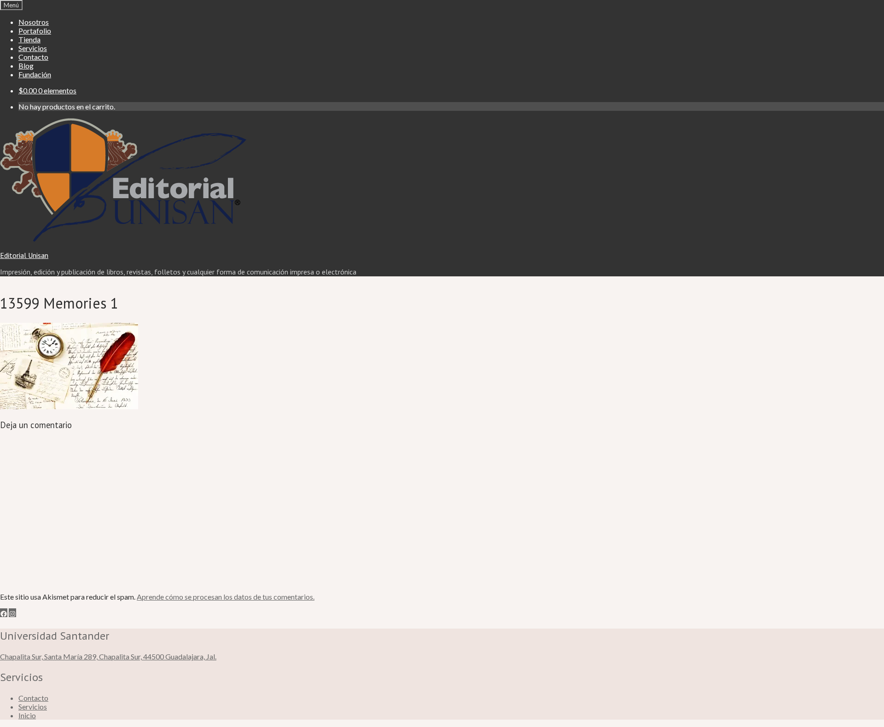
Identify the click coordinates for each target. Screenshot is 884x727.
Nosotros (33, 21)
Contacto (33, 56)
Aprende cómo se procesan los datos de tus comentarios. (225, 596)
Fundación (34, 74)
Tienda (29, 39)
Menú (11, 5)
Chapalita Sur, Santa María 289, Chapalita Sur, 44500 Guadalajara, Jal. (108, 656)
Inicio (27, 715)
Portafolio (34, 30)
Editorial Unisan (24, 255)
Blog (26, 65)
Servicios (32, 48)
